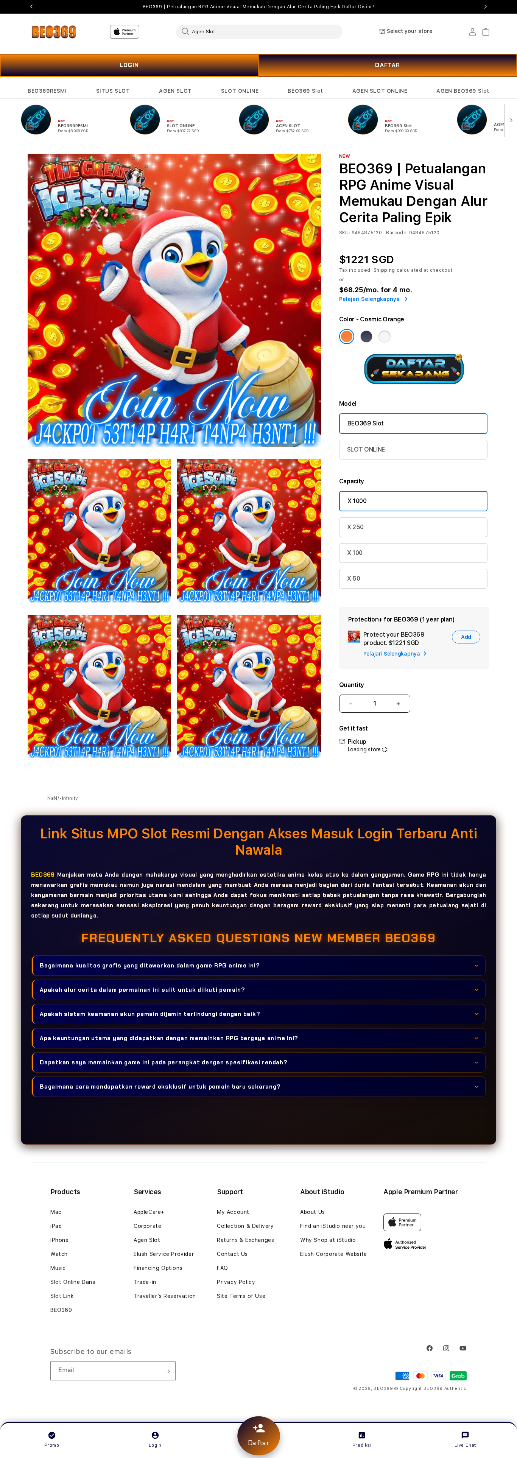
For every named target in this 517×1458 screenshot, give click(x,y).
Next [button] (485, 7)
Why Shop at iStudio (328, 1240)
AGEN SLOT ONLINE (380, 91)
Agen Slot (147, 1240)
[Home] (54, 31)
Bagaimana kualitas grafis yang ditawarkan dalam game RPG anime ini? (150, 965)
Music (58, 1268)
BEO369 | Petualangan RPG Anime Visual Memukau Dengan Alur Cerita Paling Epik (258, 6)
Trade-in (145, 1282)
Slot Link (61, 1296)
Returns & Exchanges (245, 1240)
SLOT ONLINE (240, 91)
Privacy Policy (236, 1282)
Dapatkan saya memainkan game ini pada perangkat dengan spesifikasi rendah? (164, 1062)
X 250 (355, 527)
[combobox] (259, 31)
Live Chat (465, 1445)
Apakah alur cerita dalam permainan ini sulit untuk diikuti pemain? (142, 990)
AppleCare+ (149, 1212)
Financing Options (158, 1268)
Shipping (385, 270)
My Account (233, 1212)
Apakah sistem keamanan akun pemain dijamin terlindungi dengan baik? (150, 1014)
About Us (312, 1212)
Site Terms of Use (241, 1296)
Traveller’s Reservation (165, 1296)
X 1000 (357, 501)
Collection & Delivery (245, 1226)
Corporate (147, 1226)
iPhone (59, 1240)
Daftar (258, 1443)
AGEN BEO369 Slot (462, 91)
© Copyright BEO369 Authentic (430, 1388)
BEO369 (43, 875)
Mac (56, 1212)
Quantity (351, 684)
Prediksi (362, 1445)
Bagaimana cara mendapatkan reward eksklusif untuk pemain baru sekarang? (160, 1086)
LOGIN (129, 65)
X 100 (355, 552)
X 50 (353, 578)
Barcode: (397, 232)
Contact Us (232, 1254)
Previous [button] (31, 7)
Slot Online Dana (73, 1282)
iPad (56, 1226)
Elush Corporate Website (333, 1254)
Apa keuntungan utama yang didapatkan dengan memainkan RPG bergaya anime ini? (169, 1038)
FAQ (222, 1268)
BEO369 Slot (305, 91)
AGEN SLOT (175, 91)
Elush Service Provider (164, 1254)
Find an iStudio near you (333, 1226)
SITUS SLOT (113, 91)
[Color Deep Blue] (366, 336)
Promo (51, 1445)
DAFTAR (387, 65)
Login (155, 1445)
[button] (47, 91)
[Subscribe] (167, 1370)
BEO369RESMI (47, 91)
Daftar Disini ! (358, 6)
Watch (59, 1254)
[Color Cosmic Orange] (346, 336)
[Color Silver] (384, 336)
